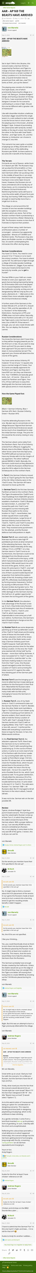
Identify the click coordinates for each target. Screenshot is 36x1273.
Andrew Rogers (14, 1036)
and (13, 988)
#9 (33, 1223)
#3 (33, 876)
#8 (33, 1193)
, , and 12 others (18, 845)
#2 (33, 858)
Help (3, 1267)
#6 (33, 1043)
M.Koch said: (7, 1006)
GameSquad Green (10, 1262)
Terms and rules (16, 1265)
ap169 (17, 21)
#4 (33, 920)
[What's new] (29, 3)
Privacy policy (27, 1265)
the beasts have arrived (9, 23)
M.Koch (11, 869)
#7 (33, 1171)
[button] (3, 3)
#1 (33, 35)
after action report (8, 21)
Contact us (5, 1265)
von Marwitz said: (9, 1048)
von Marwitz (8, 18)
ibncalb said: (7, 882)
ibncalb (11, 850)
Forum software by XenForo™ (17, 1271)
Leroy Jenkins (7, 1142)
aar (29, 18)
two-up (19, 1121)
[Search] (33, 3)
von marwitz (22, 23)
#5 (33, 1001)
